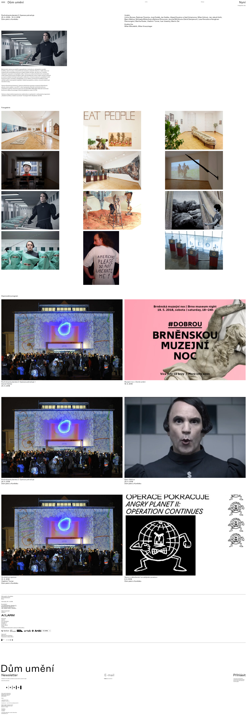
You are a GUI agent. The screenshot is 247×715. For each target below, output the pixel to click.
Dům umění (16, 2)
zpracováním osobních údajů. (21, 678)
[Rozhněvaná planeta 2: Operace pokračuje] (41, 250)
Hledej (202, 1)
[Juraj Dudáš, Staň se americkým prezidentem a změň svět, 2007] (205, 250)
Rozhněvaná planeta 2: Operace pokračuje (17, 479)
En (146, 1)
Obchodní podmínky (5, 680)
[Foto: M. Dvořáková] (41, 130)
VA (7, 713)
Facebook (3, 708)
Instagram (3, 709)
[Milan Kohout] (123, 258)
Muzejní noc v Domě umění (134, 382)
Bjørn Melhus (129, 479)
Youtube (3, 710)
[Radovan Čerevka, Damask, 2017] (123, 210)
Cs (145, 1)
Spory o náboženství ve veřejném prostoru (140, 577)
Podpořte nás (242, 5)
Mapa (2, 698)
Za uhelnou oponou (8, 577)
